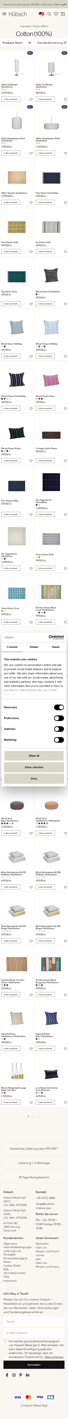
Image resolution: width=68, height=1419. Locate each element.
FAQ (6, 1276)
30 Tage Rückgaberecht (34, 1177)
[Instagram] (13, 1375)
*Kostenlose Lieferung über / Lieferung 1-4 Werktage (34, 4)
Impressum (10, 1280)
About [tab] (56, 646)
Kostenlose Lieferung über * (34, 1148)
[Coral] (36, 612)
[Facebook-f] (6, 1375)
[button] (17, 43)
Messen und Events (47, 1251)
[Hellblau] (39, 294)
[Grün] (39, 557)
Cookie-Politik (12, 1265)
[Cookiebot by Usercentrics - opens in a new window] (49, 637)
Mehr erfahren (54, 1357)
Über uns (41, 1247)
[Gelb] (36, 557)
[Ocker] (42, 612)
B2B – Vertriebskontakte (14, 1271)
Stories (40, 1255)
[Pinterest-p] (20, 1375)
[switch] (59, 718)
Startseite (25, 26)
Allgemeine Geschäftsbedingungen (17, 1245)
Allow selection (34, 767)
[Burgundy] (39, 612)
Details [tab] (34, 646)
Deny (34, 778)
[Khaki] (2, 1093)
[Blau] (44, 612)
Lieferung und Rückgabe (12, 1252)
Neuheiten (42, 1243)
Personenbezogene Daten (15, 1260)
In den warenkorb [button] (11, 99)
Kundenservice (13, 1238)
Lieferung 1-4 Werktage (34, 1163)
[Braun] (39, 346)
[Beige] (5, 877)
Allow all (34, 755)
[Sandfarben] (2, 89)
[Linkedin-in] (27, 1375)
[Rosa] (42, 346)
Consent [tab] (12, 646)
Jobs (38, 1259)
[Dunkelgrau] (12, 823)
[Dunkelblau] (36, 294)
